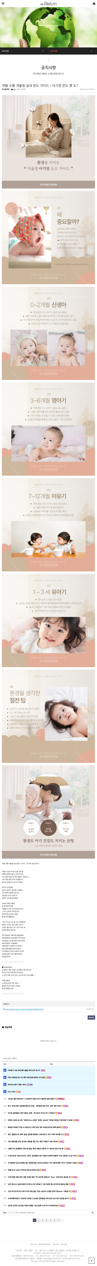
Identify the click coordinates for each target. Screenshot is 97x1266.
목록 (92, 1017)
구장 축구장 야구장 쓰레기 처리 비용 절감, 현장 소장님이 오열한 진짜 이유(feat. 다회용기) (39, 1191)
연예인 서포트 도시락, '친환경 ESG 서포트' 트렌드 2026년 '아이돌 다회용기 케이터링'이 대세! (40, 1120)
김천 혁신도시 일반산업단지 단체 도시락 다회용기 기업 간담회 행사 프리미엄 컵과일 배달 (38, 1184)
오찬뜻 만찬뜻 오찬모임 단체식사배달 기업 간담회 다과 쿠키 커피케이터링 (33, 1205)
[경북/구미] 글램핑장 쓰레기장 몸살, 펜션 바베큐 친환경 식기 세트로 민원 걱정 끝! (36, 1148)
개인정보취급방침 (44, 1244)
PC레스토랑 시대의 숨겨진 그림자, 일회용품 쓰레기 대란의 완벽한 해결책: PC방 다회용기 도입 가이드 (42, 1155)
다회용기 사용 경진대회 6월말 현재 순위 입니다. (24, 1070)
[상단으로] (92, 1261)
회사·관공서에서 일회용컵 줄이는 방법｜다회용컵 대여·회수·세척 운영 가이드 (35, 1106)
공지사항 (64, 1244)
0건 (14, 89)
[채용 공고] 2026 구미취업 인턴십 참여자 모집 (24, 1170)
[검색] (92, 1212)
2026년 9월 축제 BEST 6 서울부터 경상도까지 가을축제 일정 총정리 (31, 1099)
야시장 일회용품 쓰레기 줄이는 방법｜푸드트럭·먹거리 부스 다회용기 (32, 1113)
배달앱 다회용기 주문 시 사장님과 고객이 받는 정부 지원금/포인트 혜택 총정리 (34, 1127)
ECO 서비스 (12, 1091)
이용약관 (56, 1244)
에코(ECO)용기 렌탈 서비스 (17, 1084)
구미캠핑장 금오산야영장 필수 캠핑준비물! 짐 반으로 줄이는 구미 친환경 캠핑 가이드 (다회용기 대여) (42, 1163)
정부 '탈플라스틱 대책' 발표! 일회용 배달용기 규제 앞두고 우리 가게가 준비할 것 (35, 1134)
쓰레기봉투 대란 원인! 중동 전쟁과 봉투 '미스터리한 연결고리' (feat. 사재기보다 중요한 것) (39, 1177)
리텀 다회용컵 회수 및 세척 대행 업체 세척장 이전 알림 (26, 1077)
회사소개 (33, 1244)
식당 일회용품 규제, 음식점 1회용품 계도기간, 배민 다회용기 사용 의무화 (33, 1141)
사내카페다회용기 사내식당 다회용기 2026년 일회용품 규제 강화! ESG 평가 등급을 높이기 (39, 1198)
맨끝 (62, 1220)
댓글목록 (8, 1027)
